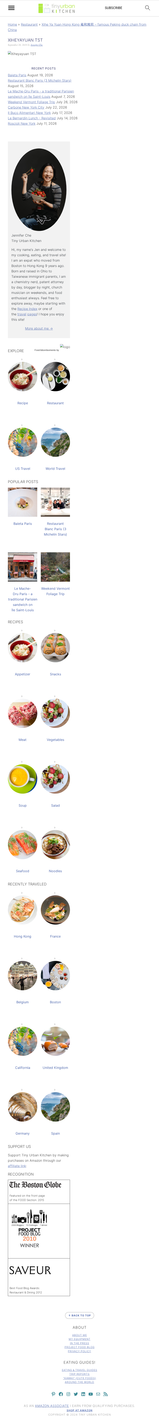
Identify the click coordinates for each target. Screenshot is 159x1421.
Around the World (79, 1382)
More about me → (39, 328)
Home (12, 24)
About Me (79, 1335)
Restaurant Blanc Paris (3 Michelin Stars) (39, 80)
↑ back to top (79, 1315)
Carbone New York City (26, 107)
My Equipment (79, 1339)
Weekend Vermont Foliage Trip (31, 102)
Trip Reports (79, 1374)
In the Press (79, 1343)
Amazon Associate (52, 1406)
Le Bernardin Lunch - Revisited (32, 118)
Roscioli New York (21, 123)
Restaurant (29, 24)
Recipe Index (27, 309)
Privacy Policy (79, 1351)
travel (21, 314)
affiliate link (17, 1166)
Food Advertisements (45, 350)
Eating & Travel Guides (79, 1370)
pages (32, 314)
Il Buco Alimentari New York (29, 113)
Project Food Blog (80, 1347)
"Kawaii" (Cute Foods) (79, 1378)
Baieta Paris (17, 75)
